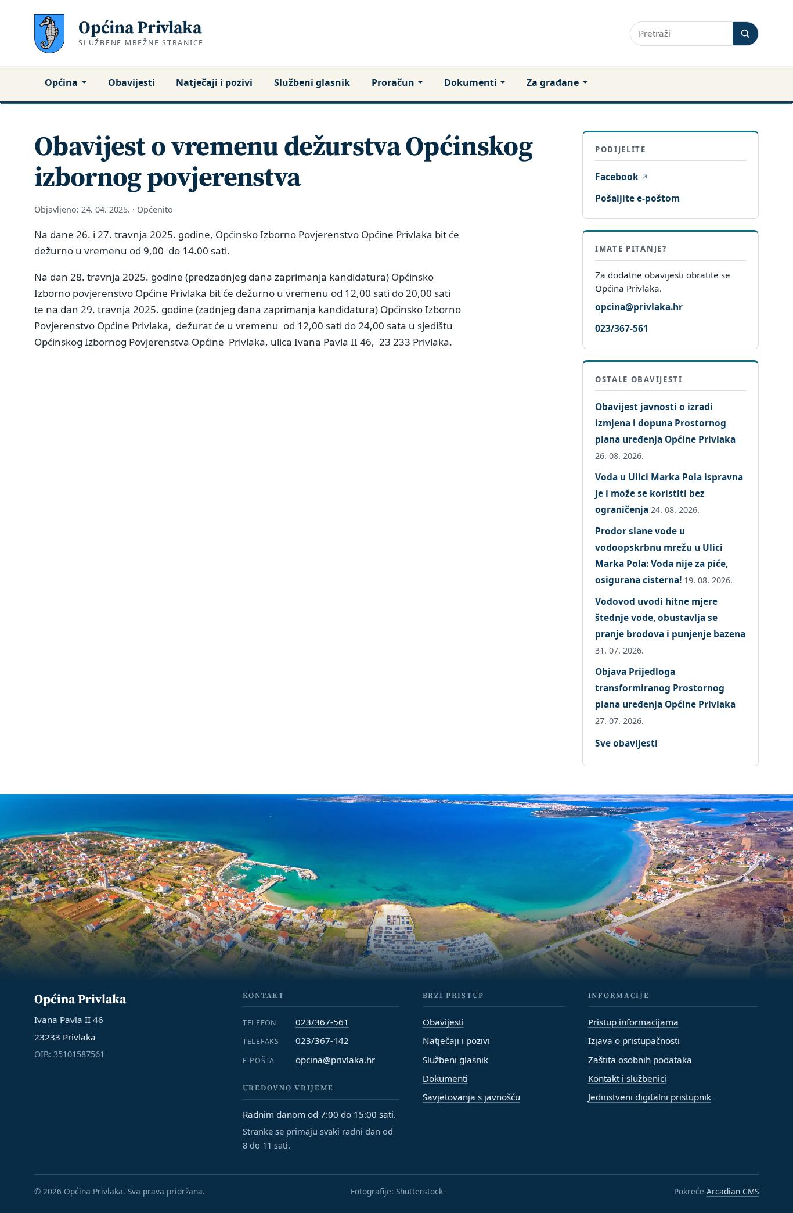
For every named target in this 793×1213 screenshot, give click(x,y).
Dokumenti (470, 82)
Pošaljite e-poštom (637, 198)
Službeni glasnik (312, 82)
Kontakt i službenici (627, 1078)
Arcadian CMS (733, 1191)
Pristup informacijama (633, 1022)
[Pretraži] (745, 33)
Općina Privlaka (140, 27)
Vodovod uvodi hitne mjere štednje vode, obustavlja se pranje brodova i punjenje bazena (670, 617)
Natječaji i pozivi (214, 82)
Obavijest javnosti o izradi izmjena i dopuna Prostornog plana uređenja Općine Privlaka (665, 423)
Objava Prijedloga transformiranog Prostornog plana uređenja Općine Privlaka (665, 687)
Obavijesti (131, 82)
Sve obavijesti (626, 743)
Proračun (393, 82)
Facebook (621, 176)
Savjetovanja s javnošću (471, 1097)
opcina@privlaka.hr (639, 306)
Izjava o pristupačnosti (634, 1040)
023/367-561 (621, 328)
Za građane (553, 82)
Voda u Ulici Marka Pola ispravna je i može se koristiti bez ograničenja (669, 493)
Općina (61, 82)
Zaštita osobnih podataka (640, 1059)
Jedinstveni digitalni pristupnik (649, 1097)
